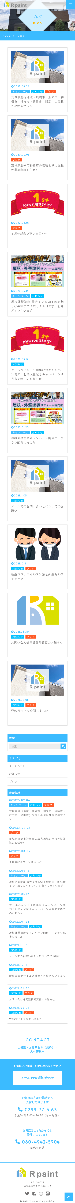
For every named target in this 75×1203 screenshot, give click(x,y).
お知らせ (14, 773)
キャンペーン (17, 765)
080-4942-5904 (41, 1141)
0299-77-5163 (41, 1109)
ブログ (13, 781)
